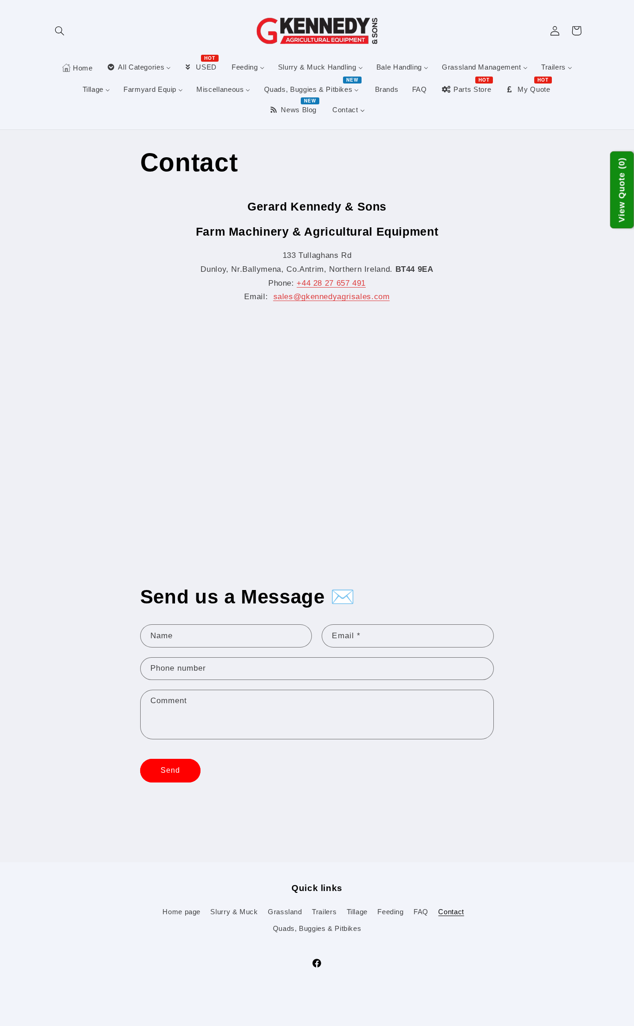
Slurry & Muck (234, 912)
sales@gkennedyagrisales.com (331, 296)
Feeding (390, 912)
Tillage (357, 912)
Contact (451, 912)
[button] (60, 30)
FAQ (421, 912)
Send (170, 770)
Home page (181, 912)
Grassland (285, 912)
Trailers (324, 912)
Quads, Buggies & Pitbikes (317, 928)
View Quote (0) (622, 190)
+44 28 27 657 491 (331, 283)
